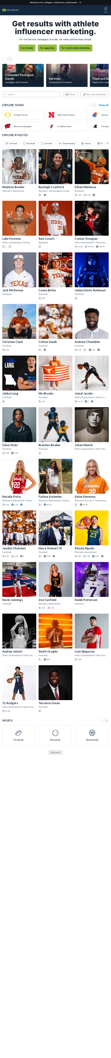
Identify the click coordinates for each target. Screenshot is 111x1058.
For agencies (47, 48)
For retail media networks (75, 48)
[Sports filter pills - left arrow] (105, 143)
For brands (27, 48)
